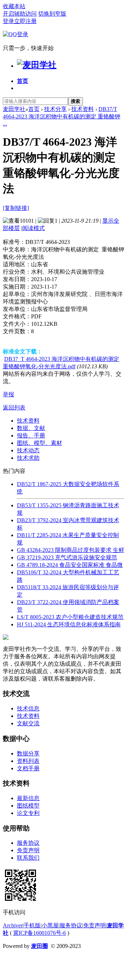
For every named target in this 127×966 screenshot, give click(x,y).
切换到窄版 (52, 14)
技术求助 (28, 458)
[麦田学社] (36, 64)
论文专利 (28, 813)
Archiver (13, 925)
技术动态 (28, 450)
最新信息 (28, 798)
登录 (8, 21)
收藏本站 (14, 6)
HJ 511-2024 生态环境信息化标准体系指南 (69, 624)
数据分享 (28, 753)
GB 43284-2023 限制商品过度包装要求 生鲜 (70, 550)
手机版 (32, 925)
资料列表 (28, 761)
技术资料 (82, 109)
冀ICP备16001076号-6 (39, 933)
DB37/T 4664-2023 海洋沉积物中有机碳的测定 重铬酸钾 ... (61, 116)
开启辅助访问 (20, 14)
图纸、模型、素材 (39, 443)
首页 (22, 81)
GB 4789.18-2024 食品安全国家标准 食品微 (70, 565)
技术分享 (55, 109)
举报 (8, 394)
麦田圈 (39, 946)
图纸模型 (28, 806)
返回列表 (14, 407)
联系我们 (28, 858)
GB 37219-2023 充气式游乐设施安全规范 (67, 557)
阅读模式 (33, 228)
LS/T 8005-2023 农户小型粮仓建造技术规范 (70, 617)
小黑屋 (50, 925)
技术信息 (28, 708)
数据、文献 (31, 428)
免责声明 (28, 850)
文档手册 (28, 768)
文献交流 (28, 723)
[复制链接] (16, 208)
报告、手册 (31, 435)
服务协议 (28, 843)
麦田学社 (14, 109)
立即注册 (25, 21)
